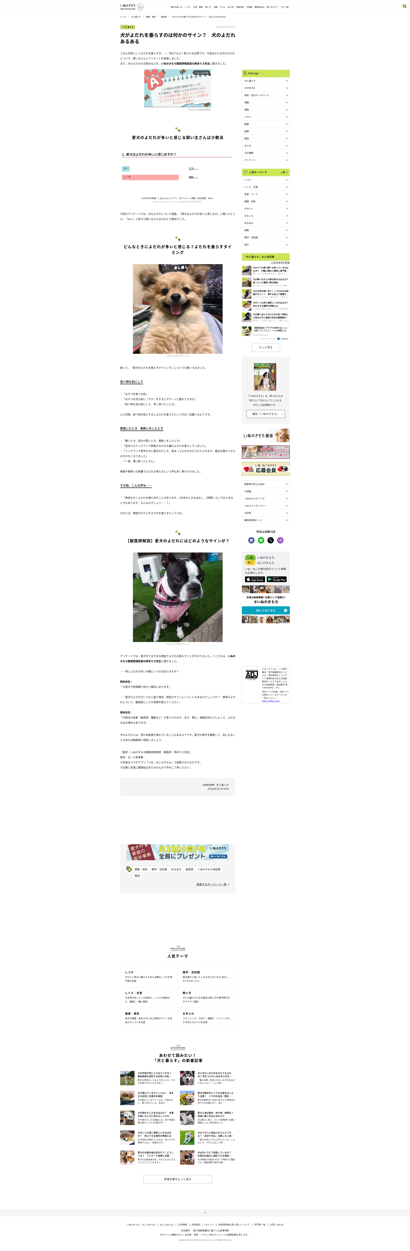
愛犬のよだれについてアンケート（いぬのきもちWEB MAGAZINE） (178, 201)
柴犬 (246, 244)
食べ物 (231, 7)
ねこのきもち (167, 1224)
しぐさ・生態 (251, 186)
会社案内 (185, 1230)
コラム (247, 116)
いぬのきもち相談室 (209, 869)
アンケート (250, 160)
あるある (176, 869)
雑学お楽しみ (176, 7)
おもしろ (248, 215)
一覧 (283, 172)
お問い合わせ (276, 1224)
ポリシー (209, 1224)
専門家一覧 (260, 1224)
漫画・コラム (219, 7)
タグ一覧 (285, 7)
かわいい (248, 208)
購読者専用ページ (253, 520)
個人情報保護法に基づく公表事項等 (211, 1230)
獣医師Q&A (259, 7)
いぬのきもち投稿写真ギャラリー (178, 355)
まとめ (247, 145)
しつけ (188, 7)
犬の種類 (248, 152)
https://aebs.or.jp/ (271, 700)
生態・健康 (198, 7)
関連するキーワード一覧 (212, 884)
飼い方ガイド (272, 7)
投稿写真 (240, 7)
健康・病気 (151, 16)
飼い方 (208, 7)
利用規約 (196, 1224)
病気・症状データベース (256, 95)
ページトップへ (205, 1212)
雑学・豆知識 (159, 869)
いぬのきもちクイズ (254, 498)
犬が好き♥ (249, 87)
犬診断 (247, 512)
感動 (246, 230)
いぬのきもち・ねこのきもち (141, 1224)
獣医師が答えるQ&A (254, 484)
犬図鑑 (249, 7)
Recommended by (268, 338)
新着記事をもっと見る (177, 1179)
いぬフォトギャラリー (255, 505)
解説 (137, 875)
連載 (246, 102)
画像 (246, 131)
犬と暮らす (136, 16)
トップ (123, 16)
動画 (246, 124)
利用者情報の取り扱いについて (234, 1224)
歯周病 (164, 16)
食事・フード (251, 194)
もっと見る (266, 347)
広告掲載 (182, 1224)
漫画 (246, 109)
